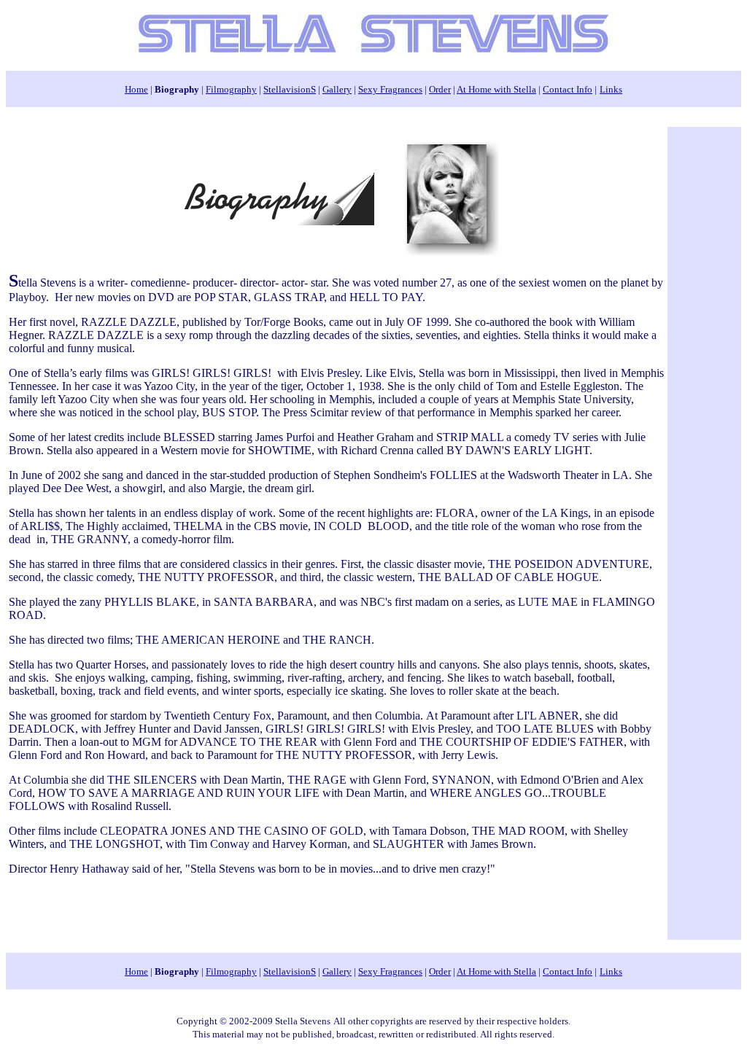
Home (136, 89)
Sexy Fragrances (390, 89)
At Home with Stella (496, 89)
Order (440, 89)
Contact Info (567, 89)
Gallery (337, 89)
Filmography (231, 89)
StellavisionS (289, 89)
